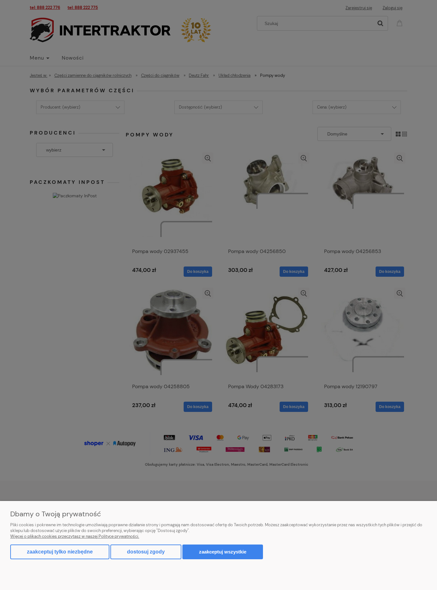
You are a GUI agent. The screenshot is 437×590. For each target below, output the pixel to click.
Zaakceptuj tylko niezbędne (60, 551)
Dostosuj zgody (146, 551)
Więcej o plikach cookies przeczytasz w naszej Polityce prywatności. (74, 536)
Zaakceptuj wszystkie (222, 551)
